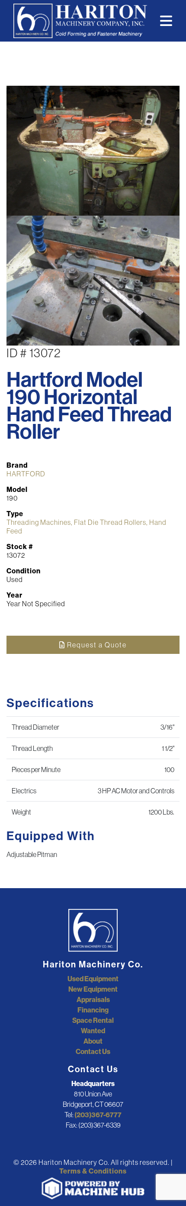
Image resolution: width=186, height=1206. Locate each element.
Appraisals (93, 999)
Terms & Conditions (93, 1171)
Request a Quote (96, 644)
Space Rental (93, 1020)
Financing (93, 1010)
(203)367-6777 (98, 1114)
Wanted (93, 1030)
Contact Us (93, 1051)
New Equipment (93, 989)
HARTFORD (25, 473)
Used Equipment (93, 978)
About (93, 1041)
